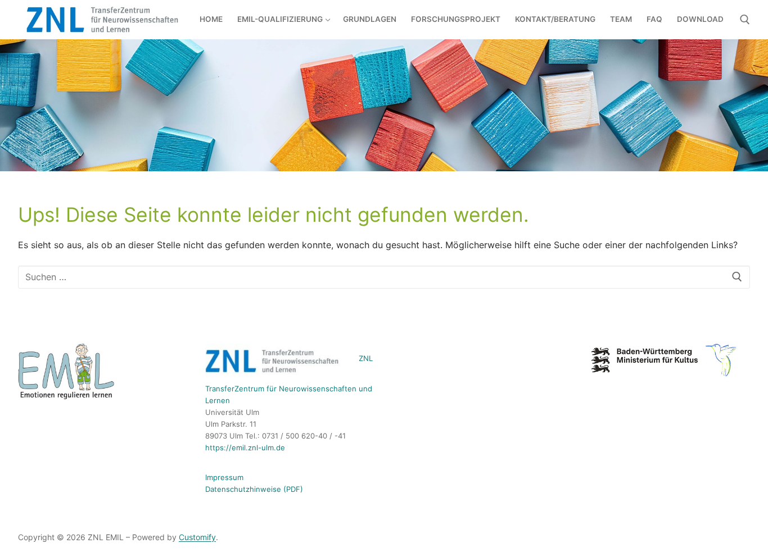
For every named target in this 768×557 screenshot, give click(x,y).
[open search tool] (745, 20)
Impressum (224, 477)
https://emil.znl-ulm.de (245, 447)
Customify (197, 537)
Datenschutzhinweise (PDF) (254, 489)
